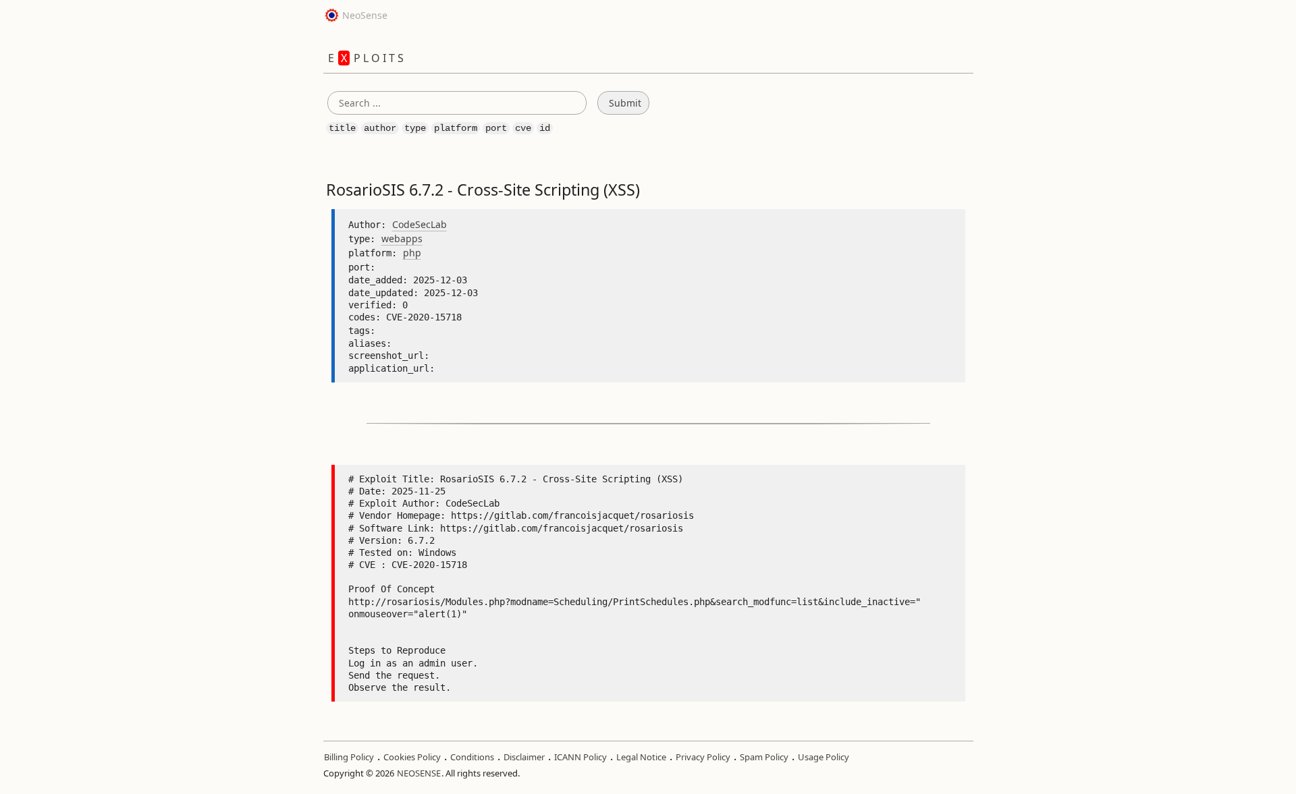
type (415, 128)
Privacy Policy (703, 757)
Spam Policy (764, 757)
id (544, 128)
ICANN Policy (580, 757)
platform (455, 128)
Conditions (472, 757)
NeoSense (363, 15)
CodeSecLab (419, 224)
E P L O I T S (366, 58)
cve (523, 128)
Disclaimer (524, 757)
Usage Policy (823, 757)
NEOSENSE (419, 773)
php (412, 252)
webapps (402, 238)
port (496, 128)
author (380, 128)
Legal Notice (641, 757)
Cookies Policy (412, 757)
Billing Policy (349, 757)
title (342, 128)
